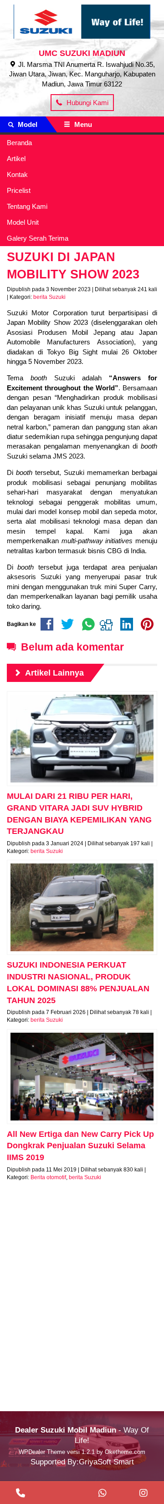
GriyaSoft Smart (106, 1462)
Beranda (19, 142)
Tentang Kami (27, 206)
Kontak (17, 174)
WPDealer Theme (42, 1451)
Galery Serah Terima (37, 238)
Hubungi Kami (86, 102)
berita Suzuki (49, 297)
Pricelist (19, 190)
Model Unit (23, 222)
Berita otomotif (48, 1177)
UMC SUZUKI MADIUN (82, 53)
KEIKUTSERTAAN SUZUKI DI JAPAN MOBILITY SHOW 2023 (73, 256)
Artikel (16, 158)
